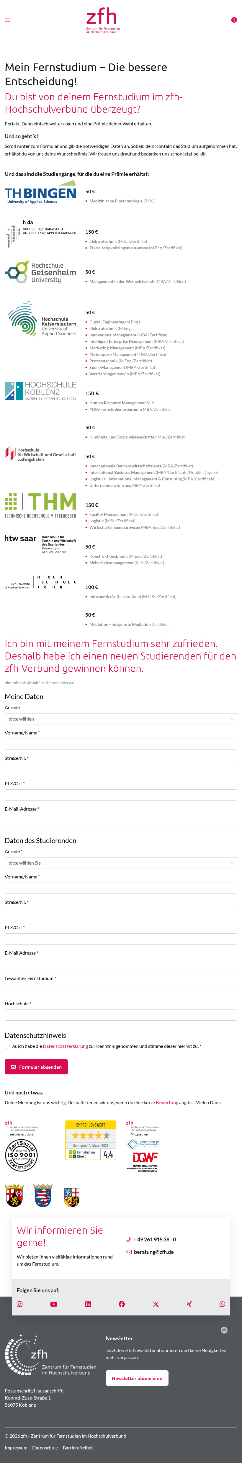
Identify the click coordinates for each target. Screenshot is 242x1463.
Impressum (16, 1447)
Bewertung (167, 1102)
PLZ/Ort (15, 783)
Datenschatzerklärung (65, 1046)
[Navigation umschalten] (9, 20)
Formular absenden (40, 1066)
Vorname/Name (22, 732)
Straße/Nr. (17, 758)
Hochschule (18, 1003)
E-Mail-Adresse (22, 808)
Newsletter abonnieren (137, 1378)
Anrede (12, 707)
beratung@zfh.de (154, 1251)
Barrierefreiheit (78, 1447)
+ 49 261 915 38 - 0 (154, 1239)
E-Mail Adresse (21, 952)
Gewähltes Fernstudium (30, 978)
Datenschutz (45, 1447)
